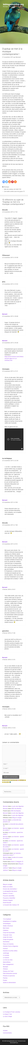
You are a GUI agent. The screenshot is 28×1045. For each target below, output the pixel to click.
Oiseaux (5, 969)
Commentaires (7, 1033)
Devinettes (6, 941)
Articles (5, 1030)
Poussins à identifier (9, 898)
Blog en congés (17, 817)
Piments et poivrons (9, 975)
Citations (5, 930)
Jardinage (6, 953)
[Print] (15, 181)
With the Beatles (16, 808)
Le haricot (6, 957)
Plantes (5, 978)
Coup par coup (7, 935)
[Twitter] (6, 181)
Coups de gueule (8, 939)
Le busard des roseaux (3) (11, 905)
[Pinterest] (12, 181)
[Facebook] (3, 181)
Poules (5, 980)
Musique (6, 187)
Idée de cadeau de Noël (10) (12, 189)
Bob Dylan (6, 928)
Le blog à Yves (7, 1014)
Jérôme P (6, 868)
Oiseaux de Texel (8, 971)
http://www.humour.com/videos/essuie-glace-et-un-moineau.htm (14, 358)
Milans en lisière (8, 886)
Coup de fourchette (9, 932)
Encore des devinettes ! (10, 889)
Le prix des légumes (17, 806)
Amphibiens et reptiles (9, 921)
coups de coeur (7, 937)
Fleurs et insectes (8, 944)
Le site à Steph (7, 1016)
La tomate (6, 955)
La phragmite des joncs (10, 891)
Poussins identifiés (8, 896)
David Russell (7, 902)
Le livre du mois (7, 960)
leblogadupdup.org (13, 4)
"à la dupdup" (7, 919)
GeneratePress (14, 1042)
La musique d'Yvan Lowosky (11, 1012)
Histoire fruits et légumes (10, 946)
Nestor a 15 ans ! (8, 893)
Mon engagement (8, 964)
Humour (5, 948)
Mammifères (6, 962)
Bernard (4, 314)
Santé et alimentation (9, 982)
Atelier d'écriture (8, 926)
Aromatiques (7, 923)
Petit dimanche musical (10, 973)
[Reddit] (9, 181)
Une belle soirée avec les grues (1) (14, 191)
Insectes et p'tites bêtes (10, 950)
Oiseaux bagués (8, 900)
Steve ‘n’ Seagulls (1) (17, 861)
